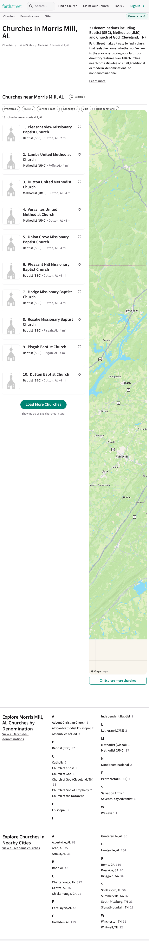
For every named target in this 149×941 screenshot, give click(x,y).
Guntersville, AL (111, 836)
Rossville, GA (109, 870)
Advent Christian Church (68, 722)
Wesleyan (107, 813)
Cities (48, 16)
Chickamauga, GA (64, 893)
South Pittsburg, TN (114, 901)
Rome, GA (107, 864)
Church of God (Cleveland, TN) (72, 779)
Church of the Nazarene (68, 796)
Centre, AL (59, 888)
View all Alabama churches (21, 848)
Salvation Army (111, 793)
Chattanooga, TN (63, 882)
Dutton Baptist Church (43, 380)
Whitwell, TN (109, 927)
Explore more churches (120, 680)
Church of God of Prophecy (70, 790)
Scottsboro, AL (111, 890)
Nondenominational (115, 765)
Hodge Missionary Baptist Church (43, 298)
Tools (118, 6)
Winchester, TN (111, 921)
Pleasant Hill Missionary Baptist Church (43, 270)
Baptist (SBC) (61, 748)
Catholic (57, 762)
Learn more (97, 81)
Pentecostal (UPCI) (114, 779)
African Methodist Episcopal (71, 728)
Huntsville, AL (110, 850)
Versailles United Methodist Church (43, 215)
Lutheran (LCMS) (112, 730)
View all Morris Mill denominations (15, 737)
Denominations (29, 16)
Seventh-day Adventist (117, 799)
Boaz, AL (57, 868)
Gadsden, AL (60, 922)
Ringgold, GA (110, 876)
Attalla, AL (59, 854)
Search (79, 97)
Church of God (62, 774)
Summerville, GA (112, 896)
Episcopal (59, 810)
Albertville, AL (61, 842)
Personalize (137, 16)
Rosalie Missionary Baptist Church (43, 325)
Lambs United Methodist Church (43, 160)
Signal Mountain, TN (115, 907)
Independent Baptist (115, 716)
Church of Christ (63, 768)
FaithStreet (12, 6)
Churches (9, 16)
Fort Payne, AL (62, 908)
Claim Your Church (96, 6)
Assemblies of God (64, 734)
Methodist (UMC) (112, 750)
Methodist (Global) (114, 745)
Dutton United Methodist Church (43, 188)
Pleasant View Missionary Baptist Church (43, 133)
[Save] (79, 127)
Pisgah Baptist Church (43, 353)
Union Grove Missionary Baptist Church (43, 243)
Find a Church (67, 6)
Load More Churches (43, 404)
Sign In (135, 6)
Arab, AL (57, 848)
